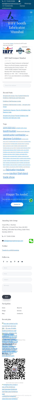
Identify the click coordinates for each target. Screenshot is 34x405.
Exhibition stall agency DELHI (9, 154)
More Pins (22, 340)
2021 (14, 128)
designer (7, 138)
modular (20, 169)
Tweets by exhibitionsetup (10, 250)
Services (19, 310)
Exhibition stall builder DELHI (21, 154)
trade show (9, 177)
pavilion (13, 173)
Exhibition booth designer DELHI (9, 147)
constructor (9, 134)
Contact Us (17, 204)
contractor (20, 134)
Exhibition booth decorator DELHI (20, 145)
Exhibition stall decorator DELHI (13, 160)
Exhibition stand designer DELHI (12, 166)
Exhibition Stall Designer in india (12, 101)
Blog (3, 313)
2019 (5, 128)
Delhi (27, 135)
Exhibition (16, 138)
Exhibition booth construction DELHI (16, 141)
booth (6, 131)
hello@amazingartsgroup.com (11, 3)
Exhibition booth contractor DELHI (17, 143)
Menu (31, 12)
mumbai (6, 174)
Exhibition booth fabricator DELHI (10, 150)
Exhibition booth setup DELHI (23, 150)
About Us (19, 308)
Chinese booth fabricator (23, 131)
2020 (9, 128)
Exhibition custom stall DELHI (22, 152)
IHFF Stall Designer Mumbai (15, 58)
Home (3, 308)
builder (12, 131)
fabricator (11, 169)
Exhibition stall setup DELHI (11, 164)
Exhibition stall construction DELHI (10, 156)
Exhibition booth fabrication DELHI (23, 147)
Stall (19, 173)
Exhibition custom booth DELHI (9, 152)
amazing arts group (21, 128)
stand (25, 173)
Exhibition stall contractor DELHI (12, 158)
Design (4, 310)
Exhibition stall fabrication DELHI (12, 162)
